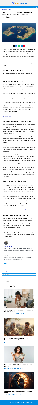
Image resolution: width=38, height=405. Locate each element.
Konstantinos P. (8, 246)
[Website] (6, 263)
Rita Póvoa (8, 394)
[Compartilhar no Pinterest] (24, 46)
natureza (11, 271)
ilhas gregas (6, 271)
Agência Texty (9, 368)
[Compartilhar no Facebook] (16, 46)
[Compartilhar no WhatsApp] (19, 46)
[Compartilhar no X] (14, 46)
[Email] (5, 263)
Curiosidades (9, 9)
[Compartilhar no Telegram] (22, 46)
